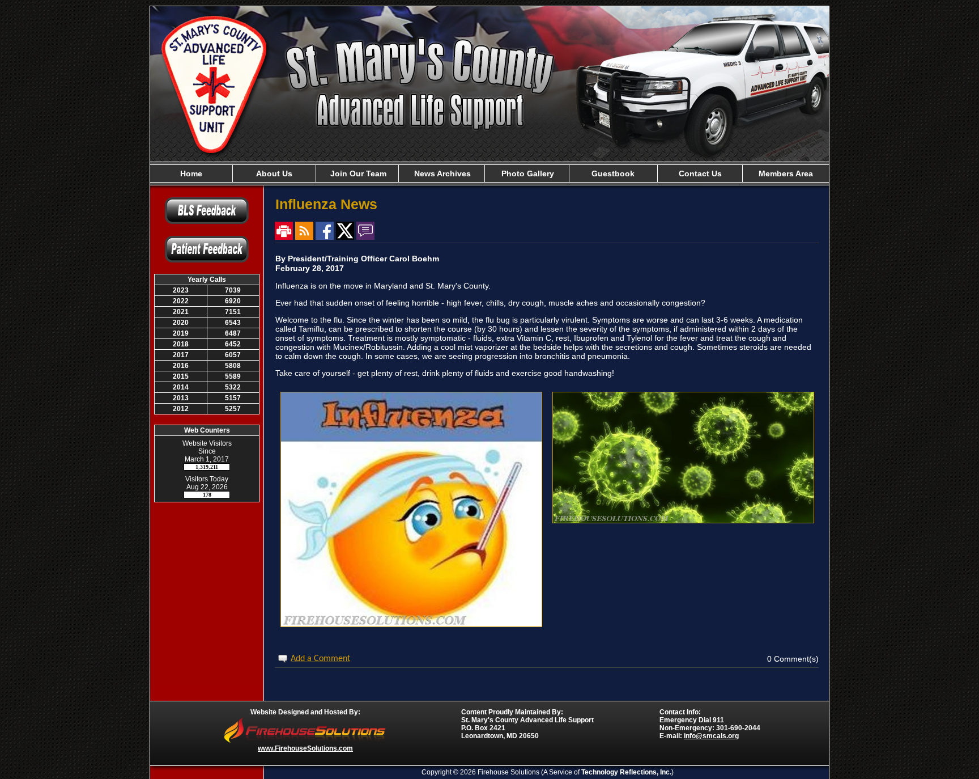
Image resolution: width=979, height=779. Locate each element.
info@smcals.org (711, 736)
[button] (274, 173)
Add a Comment (320, 658)
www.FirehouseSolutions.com (305, 748)
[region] (489, 173)
